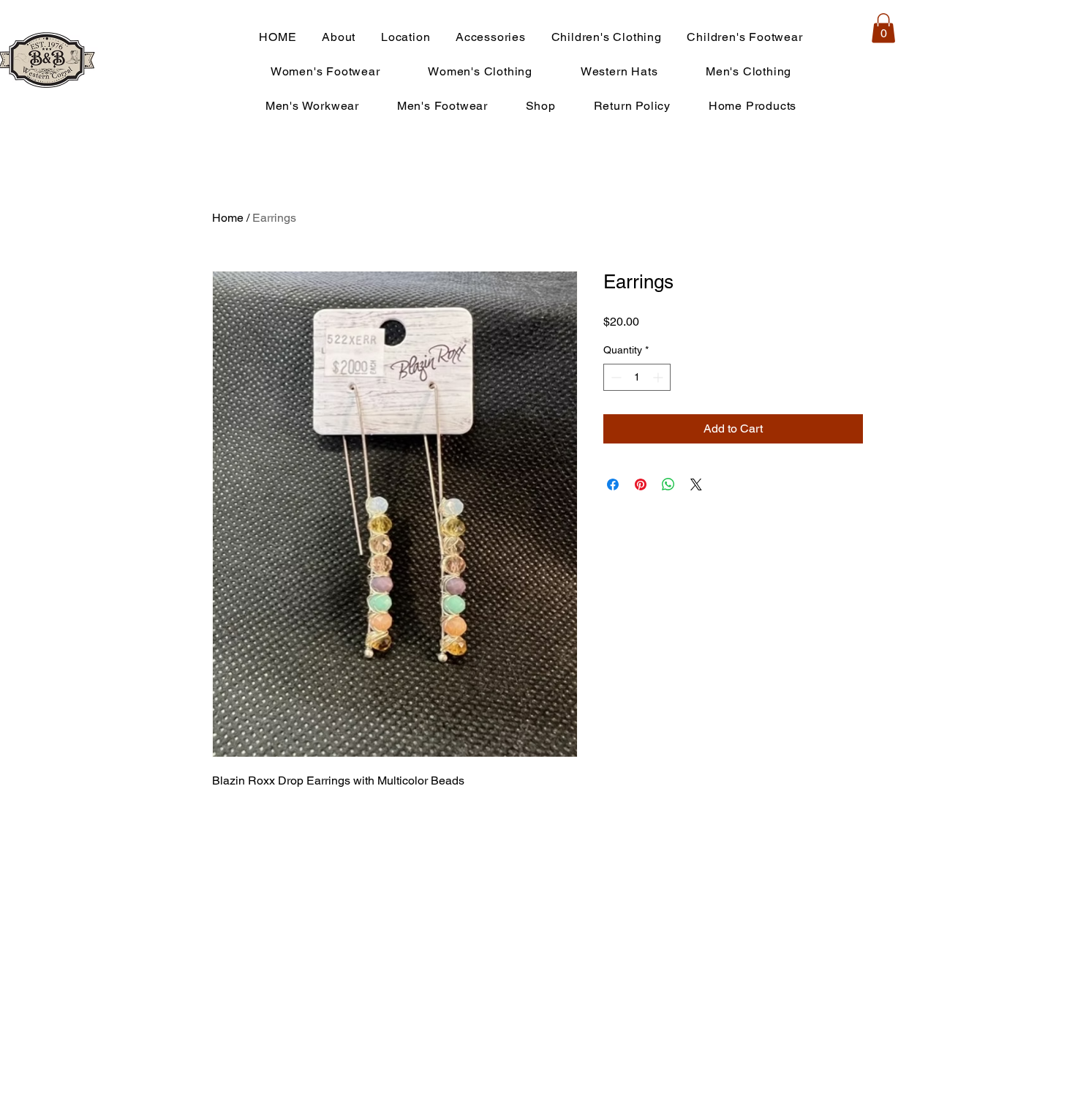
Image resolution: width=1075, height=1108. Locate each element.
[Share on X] (696, 484)
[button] (883, 28)
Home (228, 218)
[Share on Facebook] (613, 484)
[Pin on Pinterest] (640, 484)
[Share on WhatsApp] (668, 484)
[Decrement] (615, 377)
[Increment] (659, 377)
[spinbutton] (637, 377)
